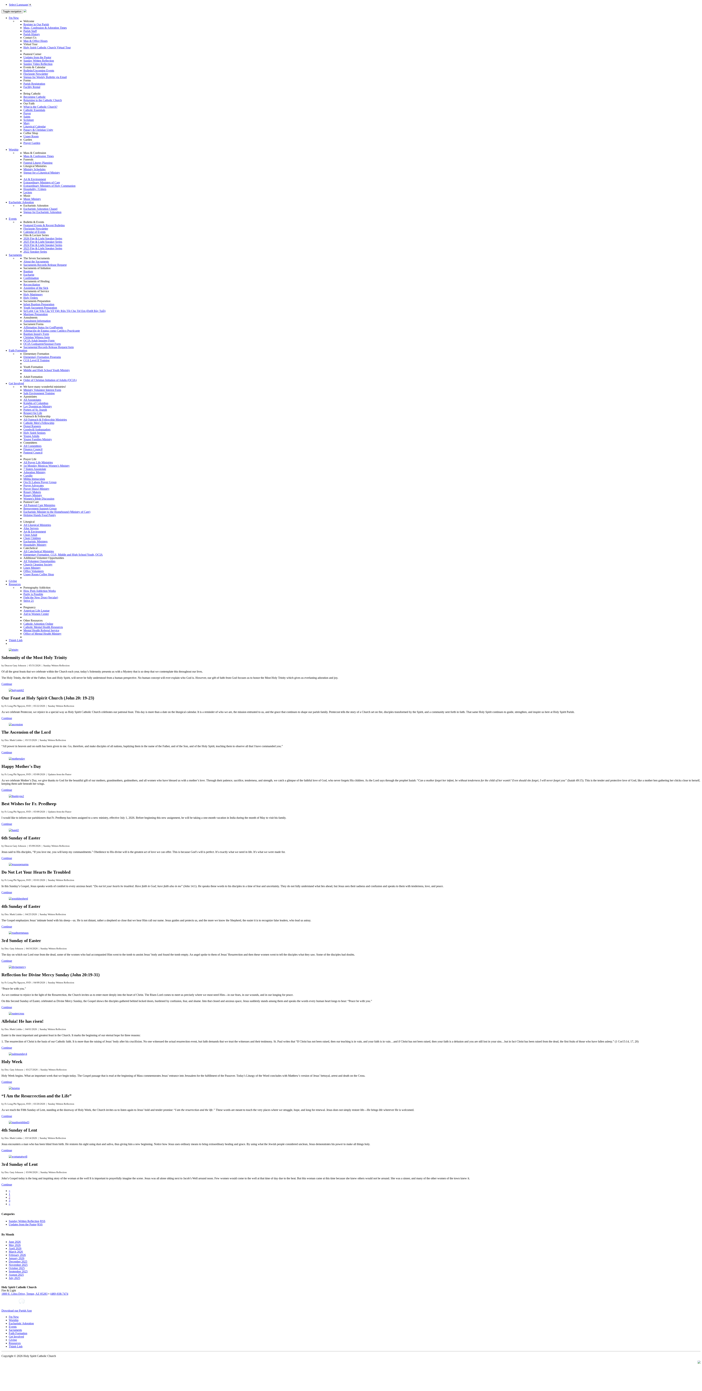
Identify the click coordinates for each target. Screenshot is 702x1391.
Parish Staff (30, 31)
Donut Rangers (32, 426)
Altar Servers (31, 528)
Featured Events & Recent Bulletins (44, 225)
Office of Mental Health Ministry (42, 633)
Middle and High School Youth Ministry (46, 370)
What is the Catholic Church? (40, 106)
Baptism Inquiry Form (36, 334)
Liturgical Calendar (34, 126)
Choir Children (32, 538)
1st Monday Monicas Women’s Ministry (46, 465)
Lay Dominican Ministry (37, 406)
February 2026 (17, 1255)
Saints (26, 116)
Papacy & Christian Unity (38, 129)
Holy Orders (30, 297)
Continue (6, 684)
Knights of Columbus (35, 403)
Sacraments (15, 255)
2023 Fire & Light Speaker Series (42, 248)
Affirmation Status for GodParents (43, 327)
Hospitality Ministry (34, 544)
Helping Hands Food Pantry (39, 515)
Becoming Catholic (34, 96)
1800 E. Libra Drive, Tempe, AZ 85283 (24, 1293)
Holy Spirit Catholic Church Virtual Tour (47, 47)
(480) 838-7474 (59, 1293)
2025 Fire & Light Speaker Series (42, 241)
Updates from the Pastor (37, 57)
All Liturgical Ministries (37, 525)
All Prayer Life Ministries (38, 462)
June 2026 (15, 1241)
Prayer (27, 113)
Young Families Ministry (37, 439)
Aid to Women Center (36, 613)
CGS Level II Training (36, 360)
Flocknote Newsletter (35, 73)
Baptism (28, 271)
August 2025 (16, 1274)
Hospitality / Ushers (34, 189)
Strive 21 (28, 600)
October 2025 (17, 1268)
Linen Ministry (32, 567)
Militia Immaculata (34, 478)
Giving (13, 581)
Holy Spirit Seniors (34, 432)
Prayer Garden (31, 143)
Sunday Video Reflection (37, 63)
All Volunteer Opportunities (39, 561)
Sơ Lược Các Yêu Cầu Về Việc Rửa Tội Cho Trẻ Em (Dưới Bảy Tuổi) (64, 310)
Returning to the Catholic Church (42, 100)
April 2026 (15, 1248)
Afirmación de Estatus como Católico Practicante (51, 330)
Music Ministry (32, 199)
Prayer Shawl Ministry (36, 488)
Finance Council (32, 449)
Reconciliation (31, 284)
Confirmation (31, 278)
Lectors (27, 192)
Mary (26, 123)
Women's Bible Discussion (38, 498)
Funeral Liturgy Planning (37, 162)
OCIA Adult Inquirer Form (38, 340)
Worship (13, 149)
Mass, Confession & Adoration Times (45, 27)
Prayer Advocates (33, 485)
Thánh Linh (15, 640)
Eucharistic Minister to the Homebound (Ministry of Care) (56, 511)
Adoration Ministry (34, 472)
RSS (42, 1221)
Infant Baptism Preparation (38, 304)
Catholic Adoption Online (38, 623)
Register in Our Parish (36, 24)
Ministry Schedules (34, 169)
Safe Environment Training (39, 393)
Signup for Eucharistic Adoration (42, 212)
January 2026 (16, 1258)
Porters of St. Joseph (35, 409)
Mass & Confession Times (38, 156)
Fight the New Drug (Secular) (40, 597)
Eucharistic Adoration (21, 202)
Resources (15, 584)
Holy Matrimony (33, 294)
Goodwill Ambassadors (36, 429)
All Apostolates (32, 399)
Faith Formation (18, 350)
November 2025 (18, 1264)
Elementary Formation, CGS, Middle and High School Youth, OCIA (63, 554)
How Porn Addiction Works (39, 590)
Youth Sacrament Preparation (40, 307)
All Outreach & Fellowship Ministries (45, 419)
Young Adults (31, 436)
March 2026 (16, 1251)
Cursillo (28, 475)
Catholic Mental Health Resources (43, 627)
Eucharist (28, 274)
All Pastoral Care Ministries (39, 505)
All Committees (32, 446)
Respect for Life (32, 413)
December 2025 (18, 1261)
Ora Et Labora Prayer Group (39, 482)
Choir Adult (30, 534)
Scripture (28, 119)
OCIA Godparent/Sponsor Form (42, 343)
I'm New (14, 17)
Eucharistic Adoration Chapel (40, 208)
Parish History (31, 34)
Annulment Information (37, 320)
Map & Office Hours (35, 40)
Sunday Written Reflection (38, 60)
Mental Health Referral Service (41, 630)
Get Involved (16, 383)
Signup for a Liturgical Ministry (41, 172)
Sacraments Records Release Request (45, 264)
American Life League (36, 610)
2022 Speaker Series (35, 251)
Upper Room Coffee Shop (38, 574)
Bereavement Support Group (40, 508)
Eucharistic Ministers (35, 541)
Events (13, 218)
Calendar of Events (34, 231)
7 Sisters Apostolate (34, 469)
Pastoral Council (32, 452)
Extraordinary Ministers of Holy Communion (49, 185)
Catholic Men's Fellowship (38, 422)
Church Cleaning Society (37, 564)
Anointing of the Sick (35, 287)
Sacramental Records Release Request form (48, 347)
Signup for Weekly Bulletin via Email (45, 77)
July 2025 (14, 1278)
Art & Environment (34, 179)
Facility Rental (31, 87)
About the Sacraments (36, 261)
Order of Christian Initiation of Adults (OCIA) (50, 380)
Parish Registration (34, 83)
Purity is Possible (33, 594)
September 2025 (18, 1271)
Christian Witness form (36, 337)
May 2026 (15, 1245)
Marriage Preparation (35, 314)
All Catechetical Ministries (38, 551)
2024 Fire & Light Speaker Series (42, 245)
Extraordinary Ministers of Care (41, 182)
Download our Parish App (16, 1310)
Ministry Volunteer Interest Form (42, 390)
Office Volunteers (33, 571)
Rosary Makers (32, 492)
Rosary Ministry (32, 495)
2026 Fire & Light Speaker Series (42, 238)
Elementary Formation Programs (42, 357)
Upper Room (31, 136)
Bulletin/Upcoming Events (38, 70)
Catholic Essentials (34, 110)
